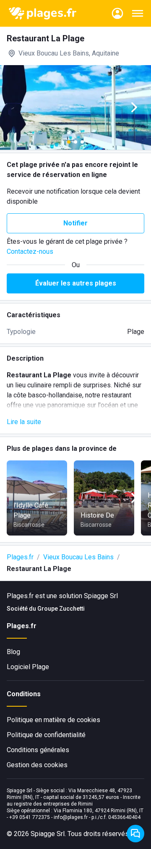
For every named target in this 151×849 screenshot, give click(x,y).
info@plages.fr (71, 817)
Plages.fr (20, 557)
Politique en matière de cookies (53, 720)
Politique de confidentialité (46, 735)
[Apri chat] (135, 833)
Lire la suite (24, 422)
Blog (13, 652)
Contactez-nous (30, 251)
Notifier (75, 223)
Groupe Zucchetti (61, 608)
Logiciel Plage (28, 667)
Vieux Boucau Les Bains (78, 557)
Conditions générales (38, 750)
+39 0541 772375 (29, 817)
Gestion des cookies (37, 765)
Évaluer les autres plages (75, 283)
